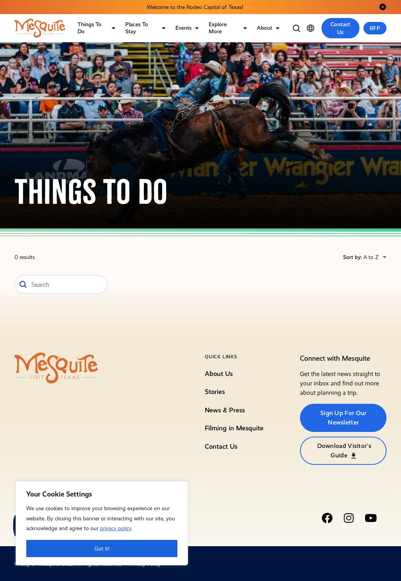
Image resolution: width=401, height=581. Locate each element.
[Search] (296, 28)
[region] (102, 523)
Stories (215, 392)
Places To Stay (136, 27)
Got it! (102, 548)
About (264, 28)
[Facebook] (327, 518)
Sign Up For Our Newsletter (343, 417)
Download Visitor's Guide (344, 450)
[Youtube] (371, 518)
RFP (375, 28)
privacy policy (115, 528)
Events (183, 28)
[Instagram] (349, 518)
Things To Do (89, 27)
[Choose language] (310, 28)
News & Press (225, 410)
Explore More (218, 27)
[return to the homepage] (56, 367)
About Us (219, 374)
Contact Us (340, 28)
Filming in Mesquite (234, 428)
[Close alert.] (383, 7)
